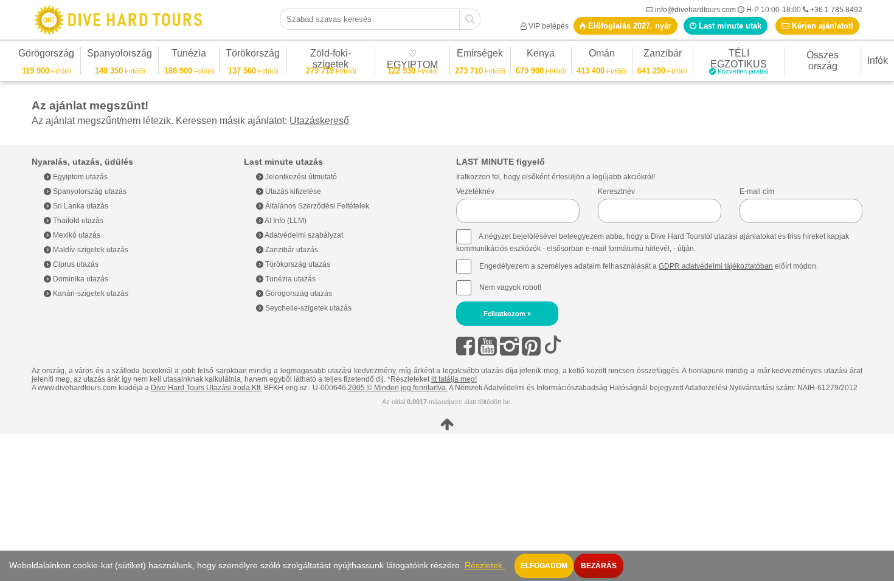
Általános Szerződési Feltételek (316, 206)
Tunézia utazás (289, 279)
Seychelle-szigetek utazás (307, 308)
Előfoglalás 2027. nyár (628, 25)
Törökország (253, 55)
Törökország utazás (296, 264)
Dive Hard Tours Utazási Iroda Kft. (206, 387)
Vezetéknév (475, 191)
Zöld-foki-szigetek (331, 60)
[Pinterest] (531, 346)
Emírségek (480, 55)
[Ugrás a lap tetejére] (447, 424)
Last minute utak (728, 25)
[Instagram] (509, 346)
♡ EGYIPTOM (412, 61)
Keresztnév (616, 191)
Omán (602, 55)
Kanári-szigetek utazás (89, 293)
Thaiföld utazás (77, 220)
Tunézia (188, 55)
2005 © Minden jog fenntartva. (398, 387)
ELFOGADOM (544, 566)
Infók (877, 60)
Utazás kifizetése (292, 191)
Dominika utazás (79, 279)
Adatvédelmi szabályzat (303, 235)
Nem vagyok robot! (510, 287)
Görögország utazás (297, 293)
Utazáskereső (319, 120)
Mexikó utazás (75, 235)
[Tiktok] (553, 346)
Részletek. (485, 565)
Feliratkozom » (507, 313)
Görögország (46, 55)
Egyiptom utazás (79, 177)
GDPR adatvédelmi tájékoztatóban (716, 266)
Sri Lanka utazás (79, 206)
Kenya (541, 55)
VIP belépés (548, 26)
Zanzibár (662, 55)
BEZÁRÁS (599, 566)
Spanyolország (119, 55)
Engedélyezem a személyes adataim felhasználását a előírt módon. (647, 266)
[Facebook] (465, 346)
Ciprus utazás (75, 264)
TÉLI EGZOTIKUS (739, 60)
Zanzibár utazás (290, 250)
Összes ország (822, 60)
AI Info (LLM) (285, 220)
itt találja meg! (454, 379)
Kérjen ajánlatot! (821, 25)
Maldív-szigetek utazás (89, 250)
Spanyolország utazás (88, 191)
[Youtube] (487, 346)
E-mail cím (757, 191)
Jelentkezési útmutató (300, 177)
